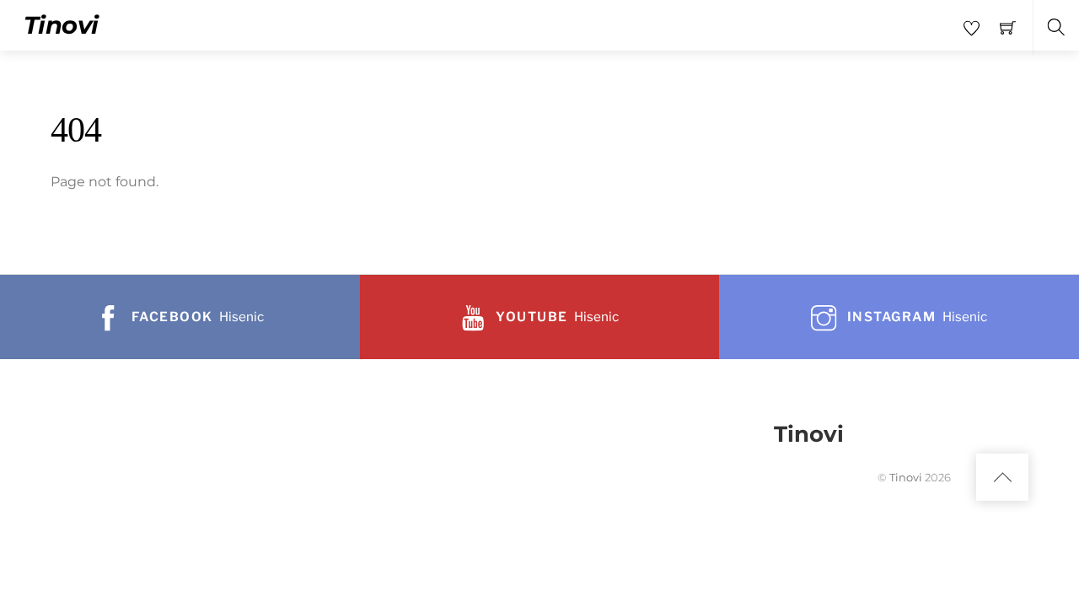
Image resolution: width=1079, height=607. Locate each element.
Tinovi (905, 477)
